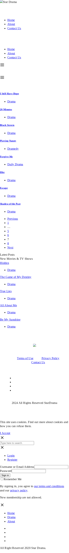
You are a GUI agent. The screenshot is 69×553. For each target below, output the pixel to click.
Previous (12, 218)
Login (11, 455)
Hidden (4, 263)
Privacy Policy (50, 358)
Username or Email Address (17, 466)
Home (11, 20)
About (11, 24)
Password (6, 470)
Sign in (5, 475)
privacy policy (18, 490)
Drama (11, 101)
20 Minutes (6, 109)
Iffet (2, 172)
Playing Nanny (8, 140)
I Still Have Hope (9, 93)
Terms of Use (25, 358)
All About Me (8, 305)
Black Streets (7, 125)
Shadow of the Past (10, 203)
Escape (4, 188)
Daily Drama (15, 164)
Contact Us (14, 28)
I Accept (5, 433)
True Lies (6, 291)
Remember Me (13, 479)
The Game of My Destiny (15, 277)
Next (10, 247)
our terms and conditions (49, 486)
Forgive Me (6, 156)
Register (12, 459)
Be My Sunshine (10, 319)
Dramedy (13, 148)
